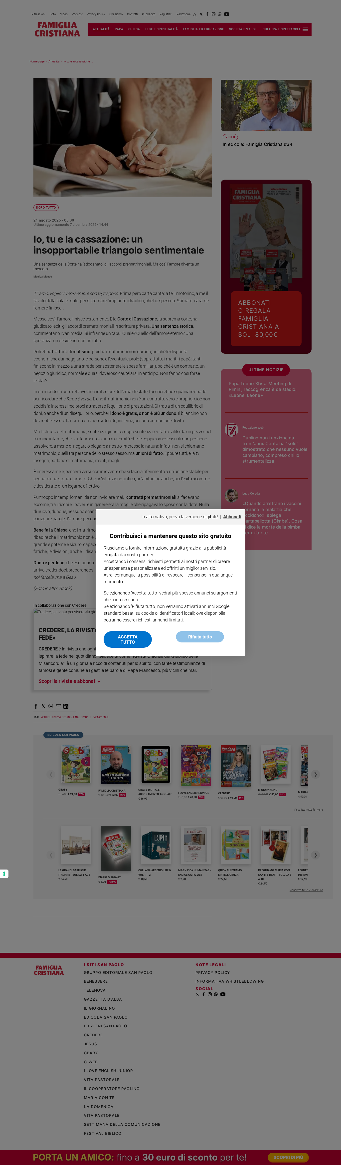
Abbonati (232, 516)
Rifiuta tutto (200, 636)
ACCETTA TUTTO (128, 639)
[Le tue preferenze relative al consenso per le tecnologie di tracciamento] (4, 874)
